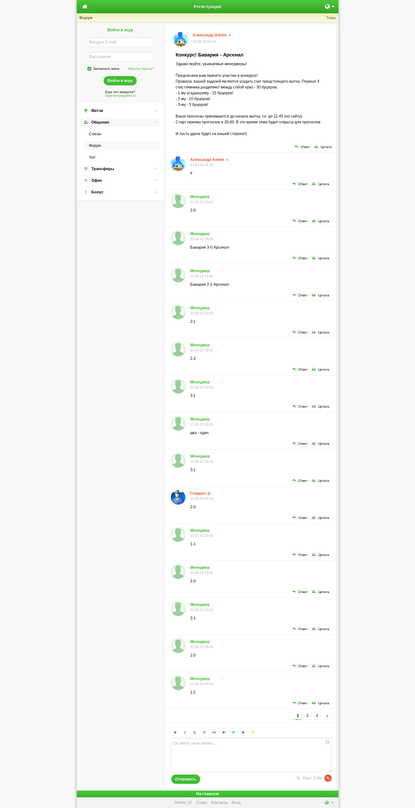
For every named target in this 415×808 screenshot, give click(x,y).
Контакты (219, 802)
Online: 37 (183, 802)
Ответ (305, 147)
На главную (207, 794)
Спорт (201, 802)
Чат (92, 157)
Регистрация (207, 6)
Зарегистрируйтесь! (120, 95)
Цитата (326, 147)
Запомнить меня (106, 69)
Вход (236, 802)
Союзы (95, 134)
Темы (331, 18)
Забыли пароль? (141, 69)
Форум (95, 145)
